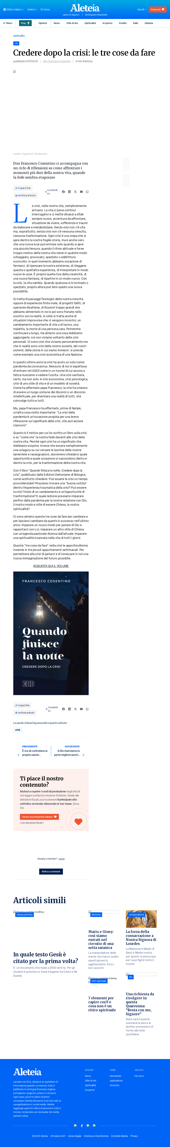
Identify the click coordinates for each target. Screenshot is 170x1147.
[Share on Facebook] (63, 191)
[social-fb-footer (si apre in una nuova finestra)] (81, 1126)
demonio (96, 914)
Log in (62, 858)
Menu (9, 23)
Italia (135, 23)
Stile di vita (72, 23)
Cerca (46, 9)
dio (130, 977)
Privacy (134, 1136)
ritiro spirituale (99, 981)
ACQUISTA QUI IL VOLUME (51, 566)
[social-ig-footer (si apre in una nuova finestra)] (94, 1126)
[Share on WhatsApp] (87, 191)
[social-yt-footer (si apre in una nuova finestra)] (75, 1126)
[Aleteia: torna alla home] (85, 8)
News (57, 23)
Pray (23, 23)
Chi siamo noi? (57, 1136)
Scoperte (107, 23)
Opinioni (43, 23)
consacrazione (136, 914)
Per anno (139, 1075)
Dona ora (155, 9)
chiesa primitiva (25, 914)
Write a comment (51, 871)
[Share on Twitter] (75, 191)
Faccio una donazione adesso (37, 816)
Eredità (123, 23)
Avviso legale (74, 1136)
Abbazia (149, 23)
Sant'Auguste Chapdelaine (96, 14)
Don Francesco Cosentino (57, 61)
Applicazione (116, 1080)
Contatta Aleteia (119, 1136)
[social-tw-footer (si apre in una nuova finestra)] (88, 1126)
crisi (17, 729)
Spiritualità (90, 23)
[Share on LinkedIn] (69, 191)
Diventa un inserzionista (96, 1136)
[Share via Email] (81, 191)
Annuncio (114, 1085)
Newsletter (115, 1075)
